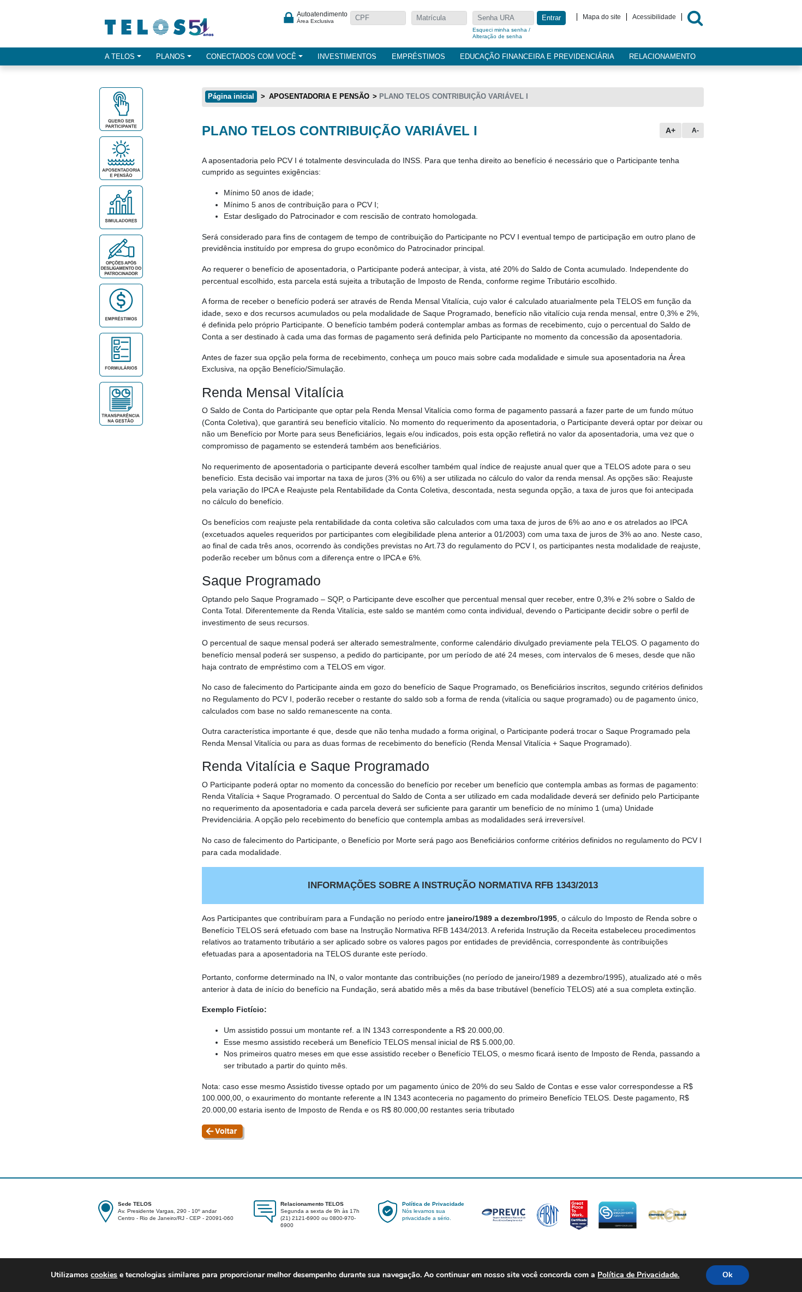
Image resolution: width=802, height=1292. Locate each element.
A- (695, 130)
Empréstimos (418, 56)
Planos (170, 56)
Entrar (551, 18)
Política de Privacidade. (638, 1275)
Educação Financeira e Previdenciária (537, 56)
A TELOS (120, 56)
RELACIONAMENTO (662, 56)
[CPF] (378, 19)
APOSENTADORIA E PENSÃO (318, 96)
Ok (727, 1275)
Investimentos (347, 56)
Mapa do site (602, 17)
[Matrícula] (439, 19)
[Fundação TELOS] (159, 25)
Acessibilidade (654, 17)
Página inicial (231, 96)
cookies (104, 1275)
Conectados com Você (251, 56)
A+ (670, 130)
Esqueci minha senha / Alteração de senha (501, 33)
